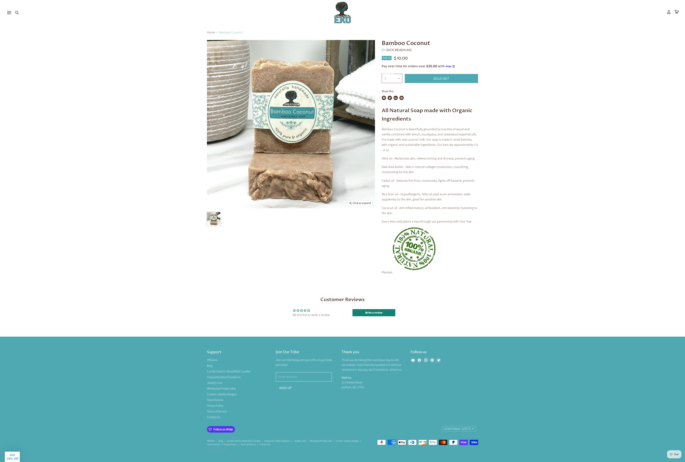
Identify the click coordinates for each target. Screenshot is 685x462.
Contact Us (213, 417)
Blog (209, 366)
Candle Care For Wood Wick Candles (228, 371)
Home (211, 32)
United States (457, 429)
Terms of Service (217, 411)
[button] (12, 457)
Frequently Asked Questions (223, 377)
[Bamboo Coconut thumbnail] (214, 219)
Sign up (285, 388)
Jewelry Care (214, 383)
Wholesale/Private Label (221, 388)
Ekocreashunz (399, 50)
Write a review (373, 313)
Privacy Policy (215, 406)
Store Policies (215, 400)
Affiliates (212, 360)
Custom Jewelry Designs (222, 394)
